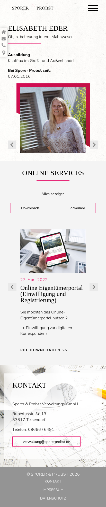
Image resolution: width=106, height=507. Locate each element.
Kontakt (53, 481)
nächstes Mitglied (94, 145)
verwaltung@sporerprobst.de (46, 441)
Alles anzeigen (53, 193)
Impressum (53, 489)
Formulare (76, 208)
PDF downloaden (40, 350)
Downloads (30, 208)
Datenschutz (53, 498)
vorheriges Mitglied (12, 145)
